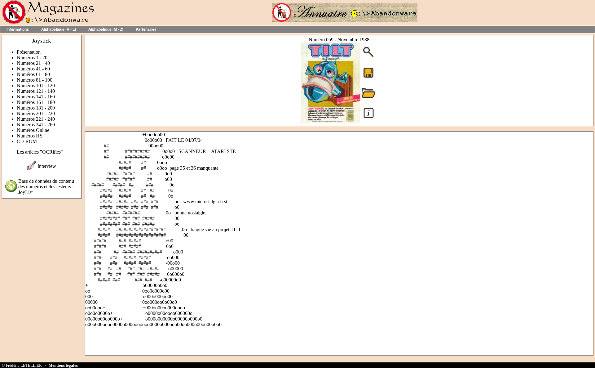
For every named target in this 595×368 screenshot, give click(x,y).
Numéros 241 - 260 (36, 124)
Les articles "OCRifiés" (40, 152)
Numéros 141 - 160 (36, 96)
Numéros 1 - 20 (32, 57)
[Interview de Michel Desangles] (31, 168)
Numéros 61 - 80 (33, 74)
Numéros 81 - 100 (34, 80)
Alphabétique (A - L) (58, 29)
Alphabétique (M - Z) (105, 29)
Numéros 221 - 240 (36, 119)
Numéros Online (33, 130)
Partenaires (146, 29)
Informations (18, 29)
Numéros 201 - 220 (36, 113)
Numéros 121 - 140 (36, 91)
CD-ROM (27, 141)
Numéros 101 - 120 (36, 85)
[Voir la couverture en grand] (368, 56)
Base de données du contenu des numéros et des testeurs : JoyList (46, 186)
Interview (46, 166)
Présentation (29, 52)
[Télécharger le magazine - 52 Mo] (368, 77)
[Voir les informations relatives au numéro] (369, 117)
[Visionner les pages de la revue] (331, 121)
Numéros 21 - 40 (33, 63)
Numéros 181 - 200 (36, 107)
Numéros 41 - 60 (33, 68)
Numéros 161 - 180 (36, 102)
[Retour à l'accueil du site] (47, 22)
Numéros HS (29, 135)
